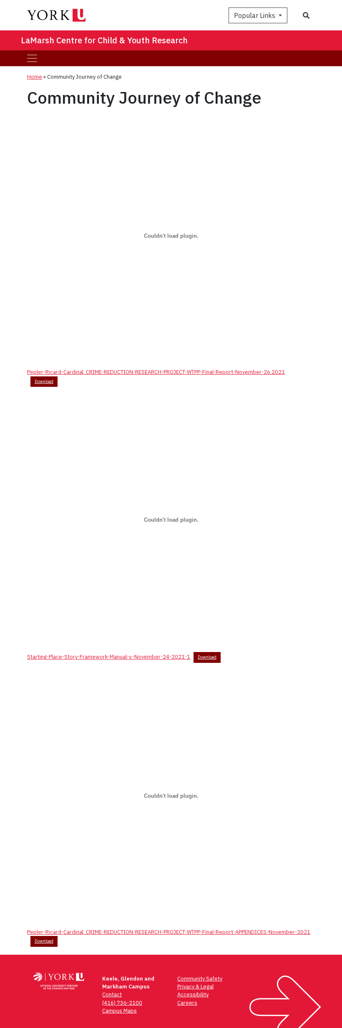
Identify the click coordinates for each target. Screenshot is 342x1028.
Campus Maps (119, 1010)
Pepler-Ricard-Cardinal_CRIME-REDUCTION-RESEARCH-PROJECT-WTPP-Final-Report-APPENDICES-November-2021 (168, 932)
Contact (112, 994)
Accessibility (193, 994)
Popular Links (255, 15)
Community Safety (199, 978)
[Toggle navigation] (32, 58)
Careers (187, 1002)
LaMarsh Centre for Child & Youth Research (104, 40)
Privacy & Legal (195, 986)
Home (34, 76)
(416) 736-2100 (122, 1002)
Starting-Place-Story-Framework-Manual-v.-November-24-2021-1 (108, 656)
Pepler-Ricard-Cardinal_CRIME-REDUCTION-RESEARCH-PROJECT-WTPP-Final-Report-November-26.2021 (156, 372)
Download (44, 381)
